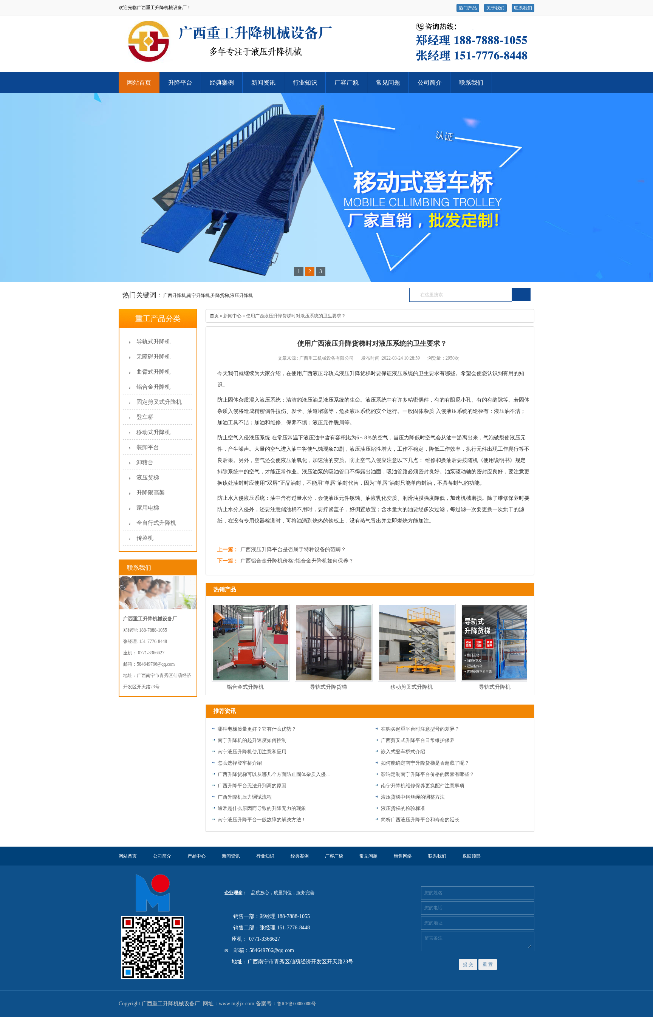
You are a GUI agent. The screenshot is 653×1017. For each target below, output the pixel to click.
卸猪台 (144, 462)
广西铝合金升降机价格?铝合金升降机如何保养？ (297, 561)
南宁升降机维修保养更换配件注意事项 (422, 785)
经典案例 (222, 82)
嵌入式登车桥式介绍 (403, 751)
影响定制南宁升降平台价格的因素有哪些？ (427, 774)
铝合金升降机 (153, 387)
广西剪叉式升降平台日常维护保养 (418, 740)
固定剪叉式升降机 (159, 402)
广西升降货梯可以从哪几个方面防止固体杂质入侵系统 (274, 774)
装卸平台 (147, 447)
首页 (214, 315)
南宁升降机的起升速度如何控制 (252, 740)
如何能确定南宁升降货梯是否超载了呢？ (425, 763)
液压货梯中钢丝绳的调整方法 (413, 797)
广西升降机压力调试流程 (245, 797)
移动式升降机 (153, 432)
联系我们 (523, 8)
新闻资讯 (263, 82)
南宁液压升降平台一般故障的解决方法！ (262, 819)
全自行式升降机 (156, 523)
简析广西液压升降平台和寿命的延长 (420, 819)
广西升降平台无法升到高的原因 (252, 785)
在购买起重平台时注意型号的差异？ (420, 729)
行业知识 (305, 82)
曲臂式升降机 (153, 372)
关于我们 (495, 8)
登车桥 (144, 417)
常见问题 (388, 82)
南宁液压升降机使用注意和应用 (252, 751)
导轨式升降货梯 (315, 687)
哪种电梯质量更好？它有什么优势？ (257, 729)
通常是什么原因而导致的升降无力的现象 (262, 808)
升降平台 (180, 82)
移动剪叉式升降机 (399, 687)
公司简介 (430, 82)
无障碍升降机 (153, 357)
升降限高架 (150, 493)
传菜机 (144, 538)
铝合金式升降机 (232, 687)
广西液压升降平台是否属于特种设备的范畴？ (293, 549)
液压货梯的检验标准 (403, 808)
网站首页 (139, 82)
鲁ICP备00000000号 (296, 1003)
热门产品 (468, 8)
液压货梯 (147, 477)
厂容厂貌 (346, 82)
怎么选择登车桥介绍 (240, 763)
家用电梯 (147, 508)
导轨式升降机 (153, 341)
